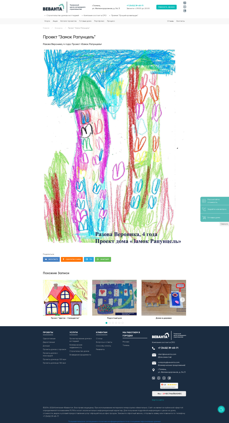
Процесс (111, 21)
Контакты (181, 21)
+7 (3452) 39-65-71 (135, 6)
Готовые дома (85, 21)
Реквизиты (100, 349)
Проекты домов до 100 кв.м (54, 359)
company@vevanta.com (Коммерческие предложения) (171, 364)
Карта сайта (158, 400)
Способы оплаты (103, 346)
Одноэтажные (49, 339)
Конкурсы (58, 28)
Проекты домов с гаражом (54, 349)
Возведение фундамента (80, 355)
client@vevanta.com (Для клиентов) (167, 355)
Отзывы (170, 21)
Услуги (47, 21)
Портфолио (99, 21)
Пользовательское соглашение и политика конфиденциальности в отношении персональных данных (114, 422)
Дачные (46, 346)
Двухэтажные (49, 342)
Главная (46, 28)
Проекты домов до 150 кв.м (54, 363)
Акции (55, 21)
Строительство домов (79, 351)
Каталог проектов (68, 21)
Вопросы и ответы (104, 342)
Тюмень (126, 345)
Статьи (99, 339)
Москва (126, 342)
